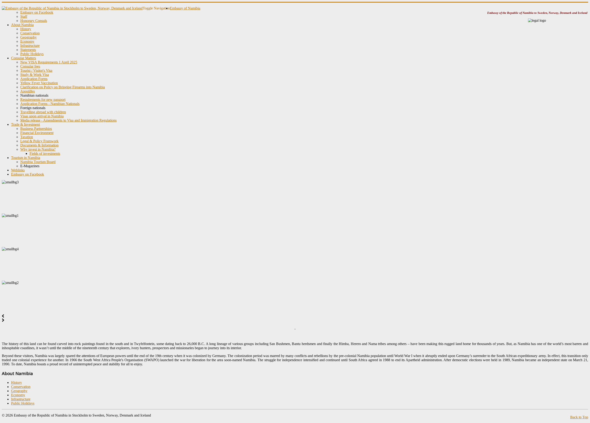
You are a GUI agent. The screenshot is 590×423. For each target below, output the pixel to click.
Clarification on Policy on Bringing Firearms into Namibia (62, 87)
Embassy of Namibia (185, 8)
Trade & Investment (25, 124)
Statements (28, 50)
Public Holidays (32, 54)
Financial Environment (36, 133)
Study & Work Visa (34, 75)
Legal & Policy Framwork (39, 141)
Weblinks (18, 170)
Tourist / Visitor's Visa (36, 70)
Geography (28, 37)
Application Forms (33, 79)
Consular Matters (23, 58)
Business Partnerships (36, 129)
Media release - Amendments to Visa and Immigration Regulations (68, 120)
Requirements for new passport (42, 99)
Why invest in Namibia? (38, 149)
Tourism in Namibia (25, 158)
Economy (27, 41)
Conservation (30, 33)
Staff (23, 16)
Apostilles (27, 91)
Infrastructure (30, 46)
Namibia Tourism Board (38, 162)
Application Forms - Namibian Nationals (50, 104)
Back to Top (579, 417)
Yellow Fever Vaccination (39, 83)
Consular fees (30, 66)
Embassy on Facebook (36, 12)
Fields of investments (45, 153)
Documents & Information (39, 145)
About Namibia (22, 25)
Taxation (26, 137)
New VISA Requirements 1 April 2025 (48, 62)
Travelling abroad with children (43, 112)
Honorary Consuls (33, 21)
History (25, 29)
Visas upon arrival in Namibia (42, 116)
